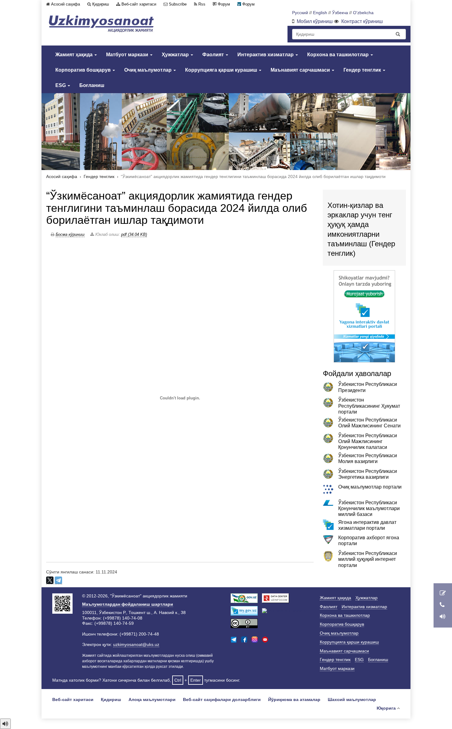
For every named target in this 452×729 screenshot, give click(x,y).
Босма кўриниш (70, 234)
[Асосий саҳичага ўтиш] (101, 23)
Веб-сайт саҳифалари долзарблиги (222, 699)
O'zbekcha (363, 12)
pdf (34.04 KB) (134, 234)
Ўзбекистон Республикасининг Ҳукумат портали (369, 405)
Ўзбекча (340, 12)
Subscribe (178, 4)
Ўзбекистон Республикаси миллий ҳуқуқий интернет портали (367, 559)
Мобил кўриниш (315, 21)
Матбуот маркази (127, 54)
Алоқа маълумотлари (152, 699)
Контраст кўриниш (362, 21)
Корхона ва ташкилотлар (338, 54)
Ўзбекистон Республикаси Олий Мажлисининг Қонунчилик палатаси (367, 441)
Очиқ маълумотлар (148, 70)
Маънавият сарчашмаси (301, 70)
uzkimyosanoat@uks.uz (136, 644)
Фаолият (213, 54)
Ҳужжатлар (176, 54)
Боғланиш (91, 85)
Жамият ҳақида (74, 54)
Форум (224, 4)
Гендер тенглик (362, 70)
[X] (50, 580)
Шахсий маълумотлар (352, 699)
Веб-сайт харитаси (138, 4)
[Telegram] (58, 580)
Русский (300, 12)
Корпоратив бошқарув (83, 70)
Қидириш (100, 4)
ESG (61, 85)
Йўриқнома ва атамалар (294, 699)
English (320, 12)
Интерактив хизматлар (266, 54)
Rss (201, 4)
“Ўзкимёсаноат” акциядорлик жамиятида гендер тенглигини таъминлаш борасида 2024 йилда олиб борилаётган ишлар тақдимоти (176, 207)
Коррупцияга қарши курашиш (221, 70)
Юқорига (386, 708)
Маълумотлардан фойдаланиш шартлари (127, 604)
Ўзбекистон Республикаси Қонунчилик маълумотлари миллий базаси (369, 508)
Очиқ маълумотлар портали (370, 486)
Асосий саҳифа (65, 4)
